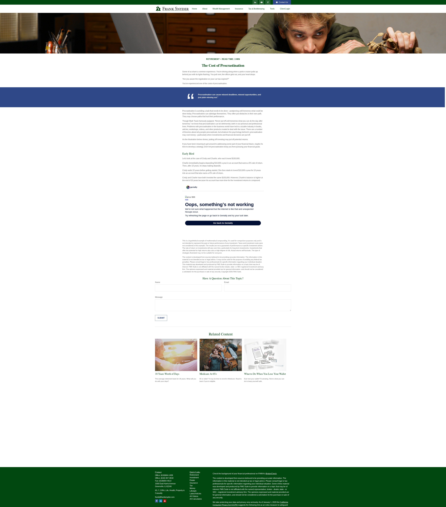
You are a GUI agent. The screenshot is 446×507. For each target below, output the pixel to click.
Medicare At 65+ (208, 373)
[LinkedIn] (255, 2)
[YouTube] (261, 2)
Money (192, 488)
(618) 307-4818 (167, 478)
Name (157, 282)
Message (159, 297)
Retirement (194, 475)
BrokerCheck (271, 474)
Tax (191, 486)
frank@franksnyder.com (164, 497)
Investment (194, 478)
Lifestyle (193, 491)
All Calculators (196, 499)
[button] (194, 9)
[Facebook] (268, 2)
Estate (192, 480)
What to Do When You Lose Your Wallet (265, 373)
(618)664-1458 (167, 475)
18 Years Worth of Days (167, 373)
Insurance (194, 483)
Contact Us (283, 2)
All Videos (194, 496)
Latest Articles (195, 494)
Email (226, 282)
